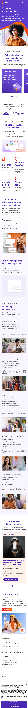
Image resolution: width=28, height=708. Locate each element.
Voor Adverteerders (6, 660)
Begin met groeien (8, 82)
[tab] (12, 96)
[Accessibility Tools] (22, 2)
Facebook (6, 652)
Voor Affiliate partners (7, 664)
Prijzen (3, 669)
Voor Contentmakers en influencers (10, 662)
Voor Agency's (5, 666)
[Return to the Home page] (5, 2)
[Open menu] (25, 2)
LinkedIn (13, 652)
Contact (4, 649)
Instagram (20, 652)
